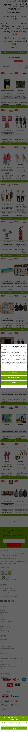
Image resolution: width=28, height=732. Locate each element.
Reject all (14, 382)
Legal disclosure (18, 366)
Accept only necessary (14, 377)
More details (14, 386)
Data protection (10, 366)
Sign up (14, 728)
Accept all (14, 373)
